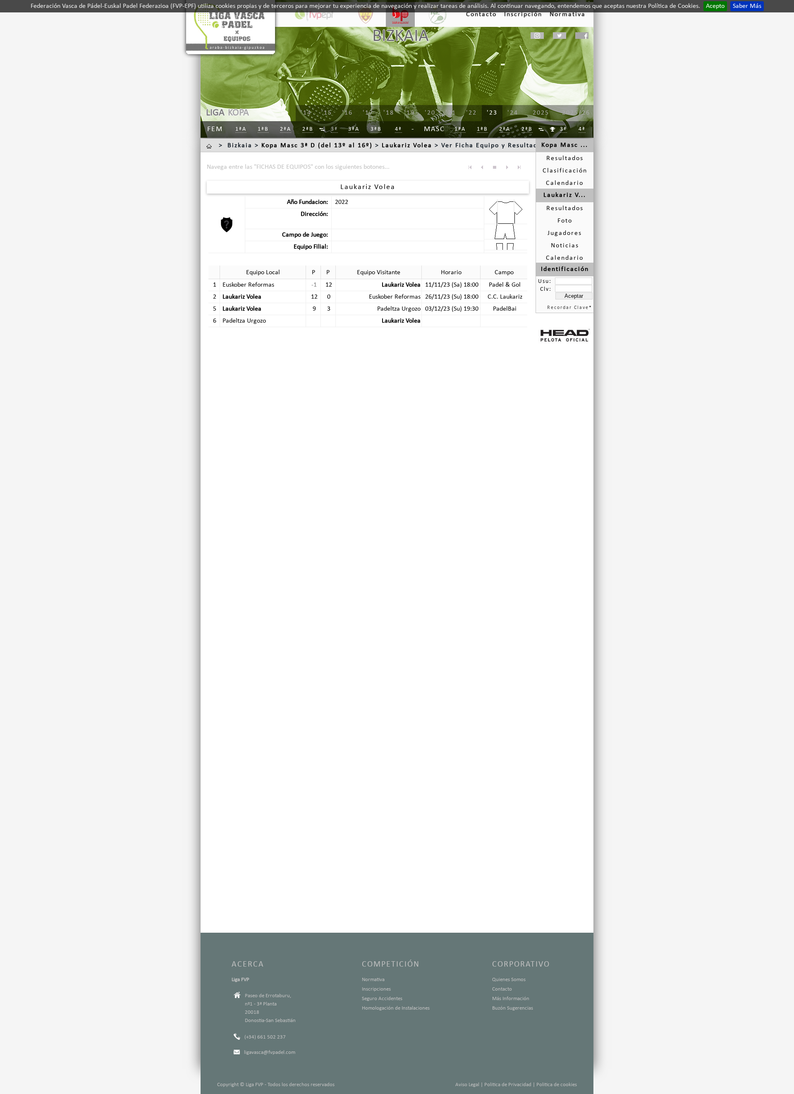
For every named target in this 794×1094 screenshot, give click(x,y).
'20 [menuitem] (430, 113)
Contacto (502, 989)
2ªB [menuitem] (307, 129)
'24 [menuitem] (512, 113)
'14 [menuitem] (306, 113)
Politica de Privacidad (507, 1084)
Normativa (373, 979)
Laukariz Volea (407, 145)
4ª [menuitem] (398, 129)
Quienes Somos (509, 979)
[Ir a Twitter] (559, 35)
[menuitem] (322, 129)
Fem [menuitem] (215, 129)
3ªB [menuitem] (376, 129)
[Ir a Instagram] (537, 35)
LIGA (215, 113)
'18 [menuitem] (388, 113)
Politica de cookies (556, 1084)
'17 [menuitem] (368, 113)
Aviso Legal (467, 1084)
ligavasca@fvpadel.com (269, 1052)
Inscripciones (376, 989)
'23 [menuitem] (492, 113)
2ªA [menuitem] (285, 129)
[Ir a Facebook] (581, 35)
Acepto (715, 6)
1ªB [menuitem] (263, 129)
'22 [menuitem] (471, 113)
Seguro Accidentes (382, 998)
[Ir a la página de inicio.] (210, 145)
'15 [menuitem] (326, 113)
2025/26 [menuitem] (576, 113)
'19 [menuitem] (409, 113)
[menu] (430, 113)
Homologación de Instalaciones (396, 1008)
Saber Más (747, 6)
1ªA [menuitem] (240, 129)
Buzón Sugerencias (512, 1008)
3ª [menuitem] (334, 129)
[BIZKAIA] (400, 14)
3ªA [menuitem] (353, 129)
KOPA (238, 113)
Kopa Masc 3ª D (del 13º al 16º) (317, 145)
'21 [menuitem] (450, 113)
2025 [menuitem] (541, 113)
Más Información (510, 998)
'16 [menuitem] (347, 113)
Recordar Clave (568, 307)
